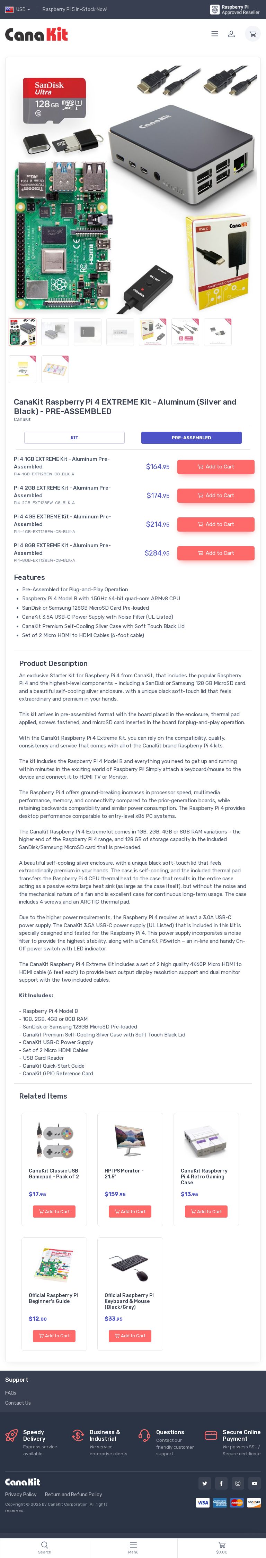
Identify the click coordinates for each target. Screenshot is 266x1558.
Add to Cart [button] (220, 467)
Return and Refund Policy (73, 1495)
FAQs (10, 1393)
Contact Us (18, 1403)
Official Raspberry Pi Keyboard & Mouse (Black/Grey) (129, 1301)
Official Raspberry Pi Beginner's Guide (53, 1298)
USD (21, 9)
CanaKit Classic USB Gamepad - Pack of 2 (54, 1174)
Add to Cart (57, 1211)
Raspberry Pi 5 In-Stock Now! (75, 9)
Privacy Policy (21, 1495)
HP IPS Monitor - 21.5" (124, 1174)
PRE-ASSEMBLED (191, 437)
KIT (75, 437)
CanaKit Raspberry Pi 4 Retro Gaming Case (204, 1177)
